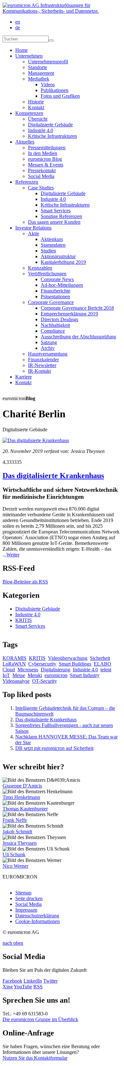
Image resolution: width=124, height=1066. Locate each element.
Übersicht (37, 119)
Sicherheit (100, 658)
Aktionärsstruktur (58, 256)
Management (41, 73)
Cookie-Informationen (37, 921)
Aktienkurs (52, 239)
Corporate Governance (51, 302)
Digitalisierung (55, 669)
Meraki (35, 675)
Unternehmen (29, 56)
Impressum (26, 910)
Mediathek (38, 78)
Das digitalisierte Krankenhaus (53, 475)
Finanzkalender (43, 359)
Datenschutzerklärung (37, 915)
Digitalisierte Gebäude (50, 124)
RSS (38, 986)
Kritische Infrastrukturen (52, 136)
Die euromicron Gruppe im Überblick (40, 1019)
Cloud (9, 669)
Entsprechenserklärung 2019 (69, 313)
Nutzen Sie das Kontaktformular (35, 1058)
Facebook (12, 981)
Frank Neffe (15, 820)
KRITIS (23, 620)
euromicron (56, 675)
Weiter (12, 554)
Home (21, 50)
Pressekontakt (42, 170)
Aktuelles (24, 142)
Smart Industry (85, 675)
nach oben (13, 943)
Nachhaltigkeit (55, 325)
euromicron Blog (45, 159)
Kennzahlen (40, 268)
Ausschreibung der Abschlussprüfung (78, 336)
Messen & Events (45, 164)
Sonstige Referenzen (61, 216)
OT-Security (44, 681)
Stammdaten (53, 245)
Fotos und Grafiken (60, 96)
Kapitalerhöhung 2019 (63, 262)
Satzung (49, 342)
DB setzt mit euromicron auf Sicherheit (54, 748)
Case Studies (41, 187)
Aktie (33, 233)
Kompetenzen (29, 113)
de (17, 27)
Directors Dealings (59, 319)
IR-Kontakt (39, 371)
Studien (48, 250)
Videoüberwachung (67, 658)
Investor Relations (33, 227)
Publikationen (54, 90)
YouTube (23, 986)
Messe (18, 675)
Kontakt (36, 107)
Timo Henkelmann (21, 797)
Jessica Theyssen (20, 843)
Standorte (37, 67)
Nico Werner (15, 866)
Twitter (50, 981)
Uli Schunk (14, 854)
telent (105, 669)
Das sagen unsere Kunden (54, 222)
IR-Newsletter (42, 365)
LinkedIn (33, 981)
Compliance (53, 331)
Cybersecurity (42, 664)
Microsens (27, 669)
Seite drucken (29, 898)
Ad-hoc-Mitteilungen (62, 285)
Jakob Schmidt (17, 831)
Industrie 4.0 (40, 130)
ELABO (102, 664)
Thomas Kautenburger (25, 808)
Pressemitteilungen (46, 147)
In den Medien (42, 153)
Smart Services (56, 210)
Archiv (48, 348)
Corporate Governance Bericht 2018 (77, 308)
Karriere (23, 376)
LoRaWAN (14, 664)
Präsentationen (55, 296)
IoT (6, 675)
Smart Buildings (75, 664)
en (17, 22)
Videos (48, 84)
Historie (36, 101)
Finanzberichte (55, 290)
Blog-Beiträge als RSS (25, 581)
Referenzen (26, 182)
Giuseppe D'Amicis (22, 785)
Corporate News (57, 279)
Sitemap (23, 892)
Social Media (41, 176)
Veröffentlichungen (47, 273)
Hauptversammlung (47, 354)
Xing (8, 986)
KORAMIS (14, 658)
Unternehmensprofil (48, 61)
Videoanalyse (16, 681)
